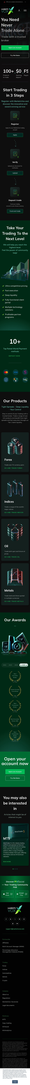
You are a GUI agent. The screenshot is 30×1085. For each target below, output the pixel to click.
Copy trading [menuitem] (6, 1023)
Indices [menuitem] (4, 969)
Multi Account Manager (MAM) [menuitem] (13, 946)
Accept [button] (15, 1081)
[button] (13, 869)
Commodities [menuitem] (6, 973)
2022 (4, 665)
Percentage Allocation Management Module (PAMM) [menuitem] (12, 951)
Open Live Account (15, 48)
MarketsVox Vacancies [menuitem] (10, 1002)
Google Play (21, 894)
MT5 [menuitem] (4, 1019)
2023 (10, 665)
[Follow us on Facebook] (6, 919)
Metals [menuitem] (4, 977)
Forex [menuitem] (4, 966)
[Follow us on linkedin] (10, 919)
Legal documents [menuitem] (8, 1005)
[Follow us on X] (15, 919)
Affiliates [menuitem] (5, 943)
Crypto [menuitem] (4, 980)
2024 (16, 665)
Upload (15, 173)
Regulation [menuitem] (6, 998)
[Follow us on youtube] (24, 919)
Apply (15, 135)
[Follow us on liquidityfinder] (13, 923)
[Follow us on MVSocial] (17, 923)
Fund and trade (15, 211)
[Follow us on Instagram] (19, 919)
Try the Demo (15, 55)
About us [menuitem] (5, 994)
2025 (23, 665)
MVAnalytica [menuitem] (6, 1030)
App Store (7, 894)
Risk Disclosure (17, 1055)
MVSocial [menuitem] (5, 1027)
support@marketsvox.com (15, 929)
